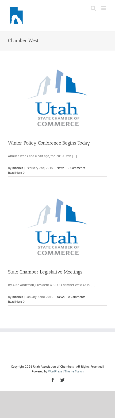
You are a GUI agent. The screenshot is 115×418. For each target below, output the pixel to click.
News (60, 168)
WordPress (55, 371)
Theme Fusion (74, 371)
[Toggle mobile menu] (104, 8)
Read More (15, 173)
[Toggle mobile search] (93, 8)
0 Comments (76, 168)
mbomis (17, 168)
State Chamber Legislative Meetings (45, 272)
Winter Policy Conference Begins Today (49, 143)
